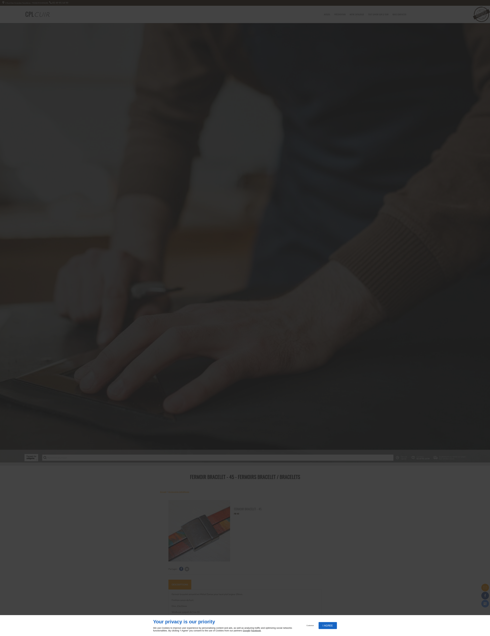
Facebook (256, 630)
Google (246, 630)
